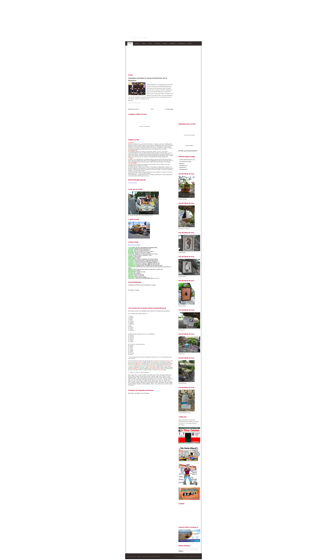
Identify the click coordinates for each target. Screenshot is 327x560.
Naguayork (182, 163)
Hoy (142, 393)
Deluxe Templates (155, 556)
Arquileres (172, 43)
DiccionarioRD (145, 285)
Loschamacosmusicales (185, 161)
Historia (137, 43)
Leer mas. (130, 100)
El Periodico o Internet (133, 290)
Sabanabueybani (183, 169)
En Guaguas (153, 285)
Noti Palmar (182, 43)
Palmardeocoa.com (138, 35)
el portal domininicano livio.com (187, 159)
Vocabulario (131, 285)
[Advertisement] (163, 12)
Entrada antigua (169, 109)
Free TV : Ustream (189, 145)
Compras (157, 43)
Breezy (186, 556)
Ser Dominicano (138, 285)
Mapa (144, 43)
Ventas (165, 43)
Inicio (130, 43)
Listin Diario (137, 393)
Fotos (150, 43)
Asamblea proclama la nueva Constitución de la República (147, 79)
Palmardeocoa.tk (183, 165)
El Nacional (146, 393)
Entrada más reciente (133, 109)
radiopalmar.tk (182, 167)
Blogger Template (141, 556)
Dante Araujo (197, 556)
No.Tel (189, 43)
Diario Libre (131, 393)
